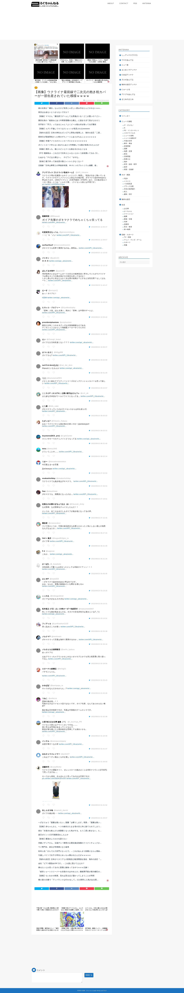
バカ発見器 (128, 184)
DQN (126, 178)
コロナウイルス (129, 133)
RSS (135, 3)
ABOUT (111, 3)
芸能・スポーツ (128, 235)
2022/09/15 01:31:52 (99, 805)
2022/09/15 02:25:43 (99, 680)
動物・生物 (128, 219)
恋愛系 (126, 224)
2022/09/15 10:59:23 (99, 302)
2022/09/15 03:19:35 (99, 590)
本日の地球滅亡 (129, 189)
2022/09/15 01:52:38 (99, 716)
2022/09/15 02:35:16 (99, 644)
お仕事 (126, 208)
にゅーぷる (126, 89)
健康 (125, 216)
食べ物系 (127, 229)
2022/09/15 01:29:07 (99, 818)
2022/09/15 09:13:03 (99, 401)
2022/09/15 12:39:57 (99, 240)
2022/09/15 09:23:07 (99, 388)
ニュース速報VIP (130, 138)
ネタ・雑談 (126, 175)
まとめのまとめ (128, 99)
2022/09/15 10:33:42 (99, 317)
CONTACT (123, 3)
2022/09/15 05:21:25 (99, 559)
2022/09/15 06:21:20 (99, 546)
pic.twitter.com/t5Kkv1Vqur (53, 184)
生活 (123, 205)
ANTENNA (146, 3)
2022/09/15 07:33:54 (99, 473)
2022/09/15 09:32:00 (99, 360)
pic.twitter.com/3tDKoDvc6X (54, 778)
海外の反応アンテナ (129, 84)
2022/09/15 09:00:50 (99, 416)
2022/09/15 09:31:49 (99, 373)
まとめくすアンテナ (129, 70)
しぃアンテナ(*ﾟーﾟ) (129, 55)
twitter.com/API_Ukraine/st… (54, 222)
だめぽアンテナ (128, 75)
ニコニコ (127, 181)
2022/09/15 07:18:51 (99, 499)
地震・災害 (128, 151)
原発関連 (127, 146)
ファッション (129, 214)
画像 (125, 245)
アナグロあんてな (128, 94)
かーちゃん (128, 211)
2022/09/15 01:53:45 (99, 693)
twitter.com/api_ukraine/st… (61, 261)
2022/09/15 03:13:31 (99, 618)
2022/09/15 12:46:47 (99, 227)
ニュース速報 (127, 121)
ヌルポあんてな (128, 79)
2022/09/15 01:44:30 (99, 736)
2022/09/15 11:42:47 (99, 285)
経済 (125, 167)
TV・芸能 (127, 237)
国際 (125, 148)
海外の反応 (126, 199)
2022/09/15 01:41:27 (99, 749)
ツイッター (126, 116)
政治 (125, 154)
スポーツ (127, 242)
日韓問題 (127, 156)
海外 (125, 161)
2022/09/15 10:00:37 (99, 347)
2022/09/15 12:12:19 (99, 265)
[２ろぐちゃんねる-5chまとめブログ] (45, 7)
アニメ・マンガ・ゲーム (133, 240)
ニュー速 (125, 65)
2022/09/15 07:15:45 (99, 518)
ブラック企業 (129, 186)
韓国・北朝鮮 (129, 169)
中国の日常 (128, 141)
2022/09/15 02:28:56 (99, 663)
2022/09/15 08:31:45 (99, 443)
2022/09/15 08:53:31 (99, 430)
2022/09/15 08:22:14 (99, 456)
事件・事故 (128, 143)
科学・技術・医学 (130, 164)
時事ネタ (127, 159)
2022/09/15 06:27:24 (99, 533)
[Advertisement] (92, 25)
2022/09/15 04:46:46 (99, 573)
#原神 (44, 298)
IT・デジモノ (129, 125)
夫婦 (125, 221)
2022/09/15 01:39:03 (99, 762)
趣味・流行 (128, 194)
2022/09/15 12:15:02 (99, 253)
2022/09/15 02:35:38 (99, 631)
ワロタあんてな (128, 60)
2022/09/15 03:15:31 (99, 603)
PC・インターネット (131, 130)
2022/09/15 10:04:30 (99, 334)
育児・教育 (128, 227)
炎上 (125, 191)
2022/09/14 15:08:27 (99, 211)
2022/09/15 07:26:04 (99, 486)
